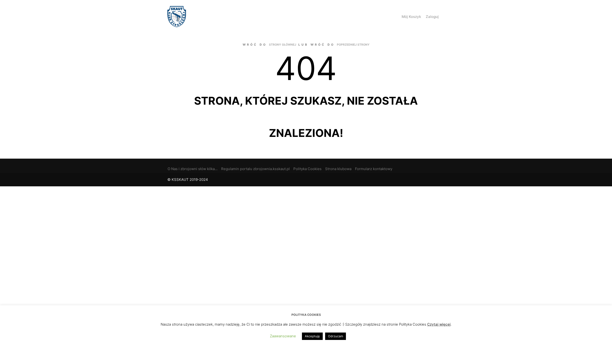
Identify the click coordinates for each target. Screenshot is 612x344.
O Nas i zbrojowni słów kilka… (193, 169)
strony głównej (282, 44)
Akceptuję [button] (312, 336)
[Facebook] (441, 180)
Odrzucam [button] (335, 336)
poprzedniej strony (353, 44)
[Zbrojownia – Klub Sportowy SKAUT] (176, 16)
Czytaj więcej (439, 324)
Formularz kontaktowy (373, 169)
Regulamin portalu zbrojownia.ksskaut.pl (255, 169)
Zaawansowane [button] (283, 336)
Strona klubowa (338, 169)
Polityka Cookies (307, 169)
